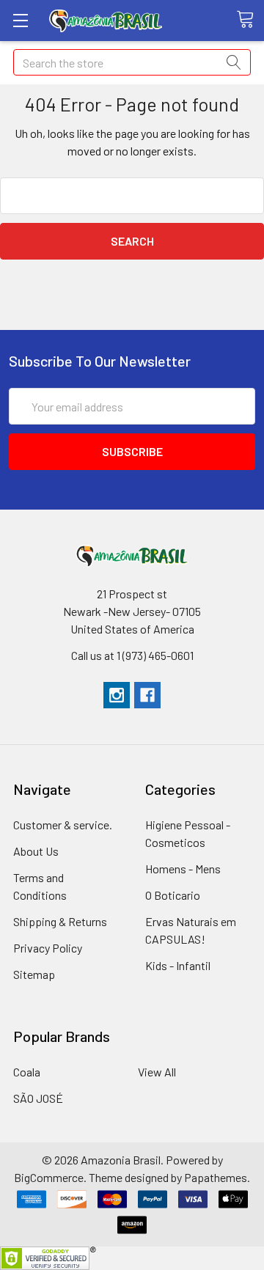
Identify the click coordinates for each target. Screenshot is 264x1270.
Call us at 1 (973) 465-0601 (132, 655)
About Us (36, 851)
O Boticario (172, 895)
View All (157, 1072)
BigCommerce (49, 1177)
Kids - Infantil (177, 965)
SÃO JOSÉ (38, 1098)
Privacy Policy (47, 948)
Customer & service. (62, 825)
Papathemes (215, 1177)
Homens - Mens (183, 869)
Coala (26, 1072)
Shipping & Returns (60, 921)
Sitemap (34, 974)
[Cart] (250, 20)
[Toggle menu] (20, 20)
